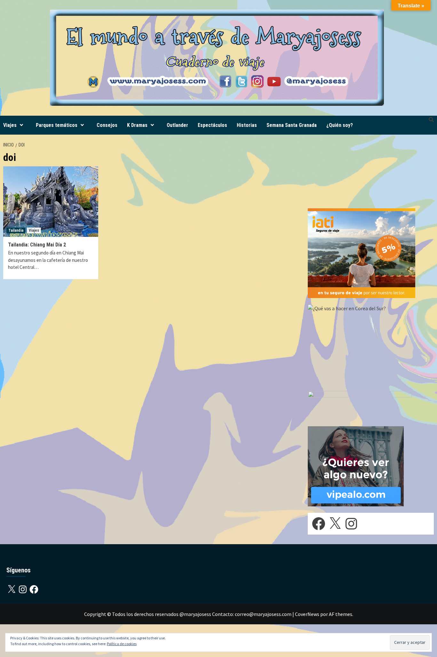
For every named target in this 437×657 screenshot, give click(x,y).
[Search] (431, 120)
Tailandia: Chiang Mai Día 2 (37, 245)
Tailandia (15, 230)
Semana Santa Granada (291, 125)
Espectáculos (212, 125)
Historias (247, 125)
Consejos (107, 125)
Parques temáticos (56, 125)
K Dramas (137, 125)
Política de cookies (122, 643)
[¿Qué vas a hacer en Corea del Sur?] (356, 344)
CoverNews (307, 614)
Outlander (177, 125)
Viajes (10, 125)
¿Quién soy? (339, 125)
